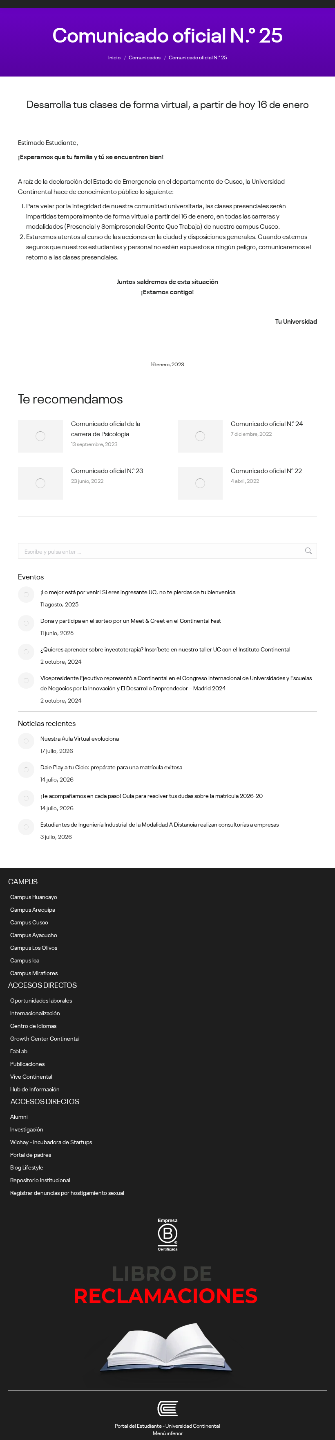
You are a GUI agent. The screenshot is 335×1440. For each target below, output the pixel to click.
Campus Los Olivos (33, 947)
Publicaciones (27, 1063)
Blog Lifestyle (26, 1167)
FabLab (18, 1050)
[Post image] (40, 436)
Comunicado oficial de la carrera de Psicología (106, 428)
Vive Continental (31, 1076)
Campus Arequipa (32, 909)
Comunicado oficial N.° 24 (267, 423)
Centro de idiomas (33, 1025)
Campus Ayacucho (33, 934)
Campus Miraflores (34, 972)
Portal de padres (30, 1154)
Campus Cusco (29, 921)
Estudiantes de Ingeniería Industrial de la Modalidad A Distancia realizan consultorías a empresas (159, 824)
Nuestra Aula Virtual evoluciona (79, 738)
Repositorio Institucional (40, 1179)
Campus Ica (24, 959)
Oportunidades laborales (41, 1000)
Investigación (26, 1129)
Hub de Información (35, 1088)
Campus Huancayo (33, 896)
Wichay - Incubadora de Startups (51, 1141)
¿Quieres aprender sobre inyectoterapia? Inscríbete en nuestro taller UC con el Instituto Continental (165, 649)
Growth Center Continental (45, 1038)
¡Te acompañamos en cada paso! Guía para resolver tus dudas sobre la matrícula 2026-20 (151, 795)
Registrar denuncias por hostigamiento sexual (67, 1192)
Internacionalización (35, 1012)
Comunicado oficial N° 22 (266, 470)
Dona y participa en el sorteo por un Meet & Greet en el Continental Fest (130, 620)
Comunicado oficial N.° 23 (107, 470)
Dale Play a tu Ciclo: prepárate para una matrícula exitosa (111, 766)
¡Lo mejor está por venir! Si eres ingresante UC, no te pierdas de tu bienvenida (137, 591)
